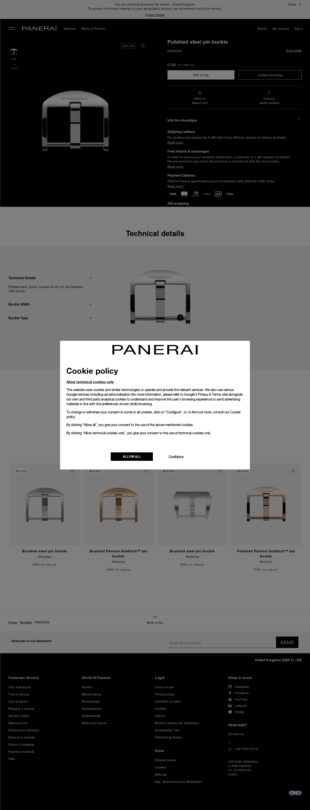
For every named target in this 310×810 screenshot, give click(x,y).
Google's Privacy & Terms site (205, 394)
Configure (176, 456)
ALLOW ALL (132, 456)
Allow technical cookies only (90, 382)
